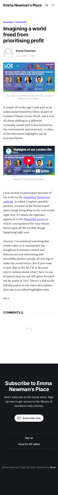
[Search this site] (46, 5)
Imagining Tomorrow (14, 22)
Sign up (29, 437)
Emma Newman (26, 50)
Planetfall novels (34, 219)
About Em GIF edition (29, 444)
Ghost (53, 467)
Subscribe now (32, 418)
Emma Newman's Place (22, 5)
